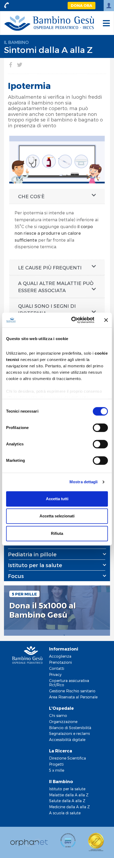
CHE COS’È (31, 196)
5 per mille (24, 593)
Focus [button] (16, 576)
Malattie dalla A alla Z (69, 795)
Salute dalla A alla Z (67, 800)
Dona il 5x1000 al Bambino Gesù (42, 610)
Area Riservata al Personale (73, 697)
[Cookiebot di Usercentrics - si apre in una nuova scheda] (71, 320)
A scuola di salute (65, 813)
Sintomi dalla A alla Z (48, 49)
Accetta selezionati (57, 516)
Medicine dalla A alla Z (69, 807)
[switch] (100, 427)
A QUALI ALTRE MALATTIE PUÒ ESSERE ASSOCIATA (56, 286)
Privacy (55, 674)
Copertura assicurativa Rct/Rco (69, 682)
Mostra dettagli (83, 482)
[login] (109, 5)
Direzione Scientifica (67, 758)
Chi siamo (58, 715)
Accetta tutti (57, 498)
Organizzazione (63, 721)
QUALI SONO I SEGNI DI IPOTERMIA (47, 309)
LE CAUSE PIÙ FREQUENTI (50, 267)
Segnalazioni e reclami (69, 733)
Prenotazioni (60, 662)
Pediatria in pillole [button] (32, 554)
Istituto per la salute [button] (35, 565)
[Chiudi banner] (106, 320)
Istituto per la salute (67, 789)
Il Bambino (16, 42)
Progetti (56, 764)
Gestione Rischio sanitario (72, 691)
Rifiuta (57, 533)
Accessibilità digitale (67, 739)
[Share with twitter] (20, 65)
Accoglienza (60, 656)
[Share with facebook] (10, 65)
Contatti (56, 668)
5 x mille (56, 770)
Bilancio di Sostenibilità (70, 727)
